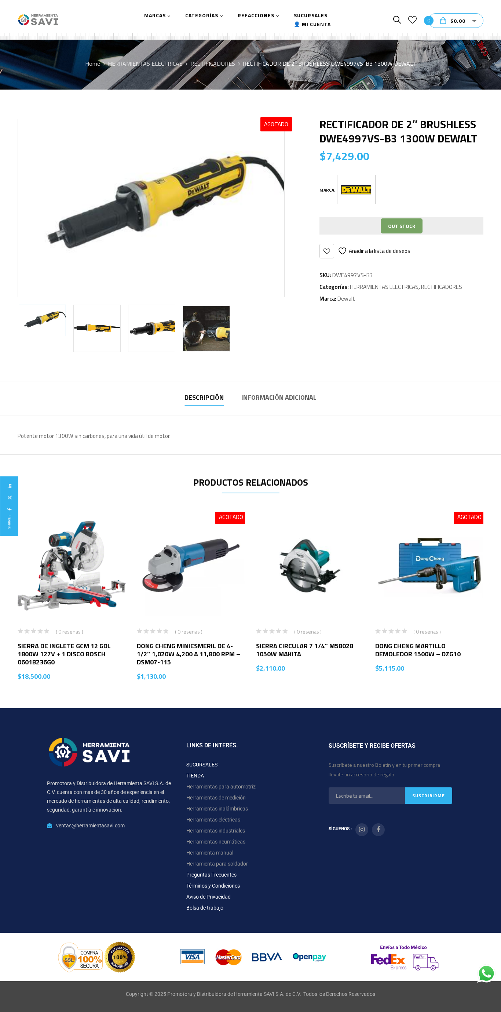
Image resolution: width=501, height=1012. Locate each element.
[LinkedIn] (9, 486)
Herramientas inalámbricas (217, 809)
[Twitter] (9, 497)
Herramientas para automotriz (221, 787)
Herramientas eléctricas (213, 820)
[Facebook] (9, 509)
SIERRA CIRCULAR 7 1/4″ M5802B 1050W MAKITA (304, 650)
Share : (9, 522)
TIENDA (195, 776)
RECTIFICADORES (212, 63)
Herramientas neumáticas (215, 842)
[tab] (204, 398)
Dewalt (346, 298)
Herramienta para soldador (217, 864)
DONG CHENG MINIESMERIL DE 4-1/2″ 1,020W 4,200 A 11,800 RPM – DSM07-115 (188, 654)
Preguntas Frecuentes (211, 875)
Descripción (204, 397)
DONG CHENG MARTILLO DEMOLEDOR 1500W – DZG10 (418, 650)
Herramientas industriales (215, 831)
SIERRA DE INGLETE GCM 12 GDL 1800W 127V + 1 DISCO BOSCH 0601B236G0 (64, 654)
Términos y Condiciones (213, 886)
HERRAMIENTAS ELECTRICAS (145, 63)
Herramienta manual (209, 853)
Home (92, 63)
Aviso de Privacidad (208, 897)
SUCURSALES (201, 765)
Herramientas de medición (216, 798)
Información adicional (279, 397)
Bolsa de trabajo (204, 908)
